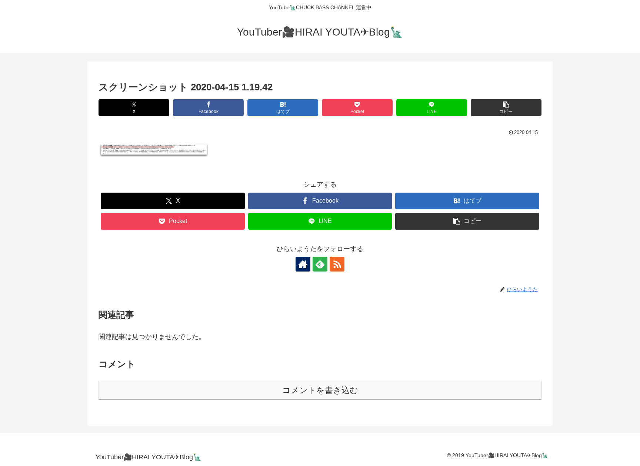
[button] (506, 107)
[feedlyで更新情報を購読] (320, 264)
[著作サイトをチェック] (303, 264)
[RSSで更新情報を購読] (337, 264)
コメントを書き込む (320, 390)
